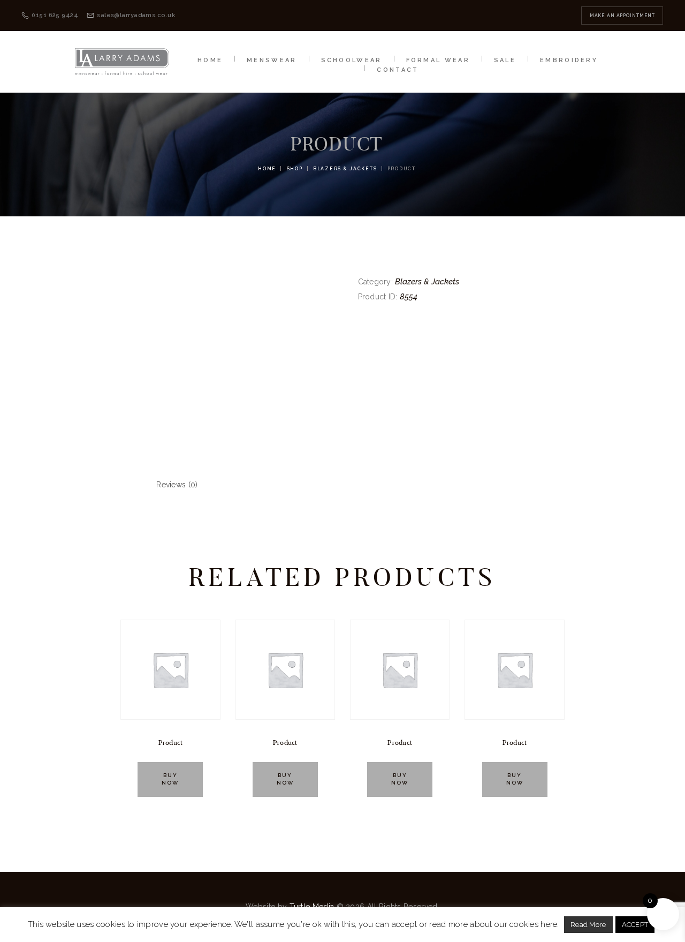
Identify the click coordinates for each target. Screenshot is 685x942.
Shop (295, 168)
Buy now (170, 779)
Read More (588, 925)
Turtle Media (312, 906)
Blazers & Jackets (345, 168)
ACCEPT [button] (635, 925)
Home (267, 168)
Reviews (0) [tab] (176, 484)
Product (170, 742)
